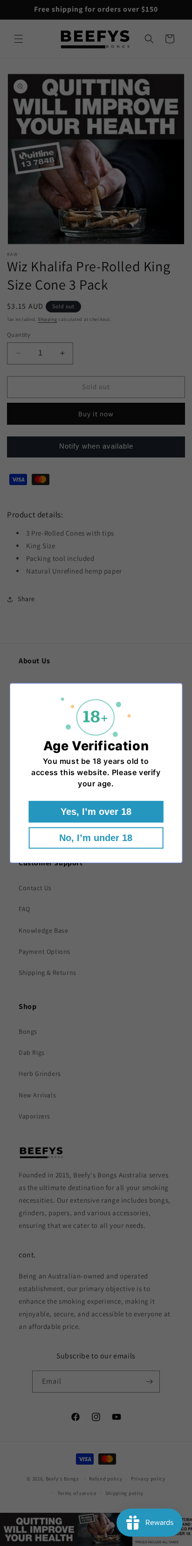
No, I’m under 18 (95, 838)
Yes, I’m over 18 (96, 811)
